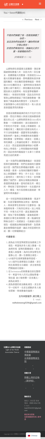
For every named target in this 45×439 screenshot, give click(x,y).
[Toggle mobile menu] (40, 3)
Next (37, 19)
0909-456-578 (35, 403)
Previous (29, 19)
